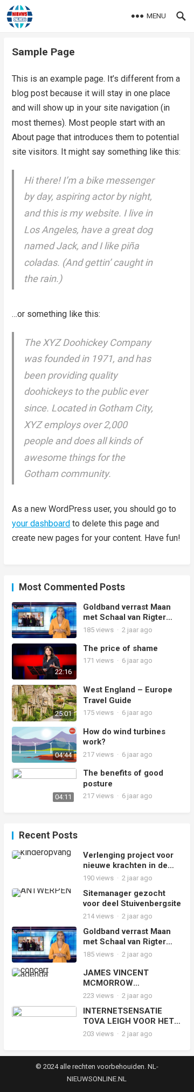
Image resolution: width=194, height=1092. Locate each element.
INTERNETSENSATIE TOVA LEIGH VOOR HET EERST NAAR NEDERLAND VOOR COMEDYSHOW (128, 1016)
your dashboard (41, 523)
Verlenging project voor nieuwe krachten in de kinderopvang (128, 860)
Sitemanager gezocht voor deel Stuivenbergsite (132, 898)
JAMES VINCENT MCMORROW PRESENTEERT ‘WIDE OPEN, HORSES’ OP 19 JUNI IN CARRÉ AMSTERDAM (126, 978)
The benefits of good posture (123, 778)
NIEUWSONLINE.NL (97, 1079)
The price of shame (120, 648)
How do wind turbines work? (124, 737)
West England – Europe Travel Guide (127, 695)
